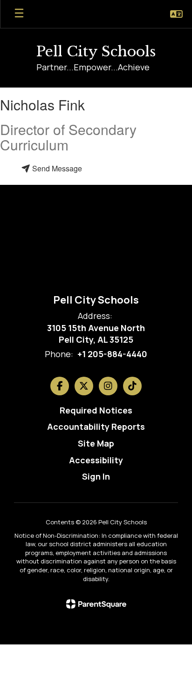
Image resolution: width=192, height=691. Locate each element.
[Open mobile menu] (19, 14)
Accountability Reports (96, 426)
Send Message (56, 168)
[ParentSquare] (96, 604)
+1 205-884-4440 (112, 353)
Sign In (96, 476)
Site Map (96, 443)
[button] (176, 14)
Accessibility (96, 460)
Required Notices (96, 410)
